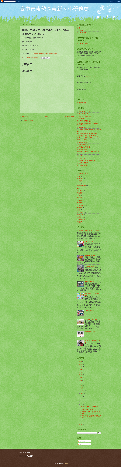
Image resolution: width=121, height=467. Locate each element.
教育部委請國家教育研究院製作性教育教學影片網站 (89, 124)
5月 (82, 399)
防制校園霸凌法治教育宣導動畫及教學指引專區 (89, 152)
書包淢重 (79, 200)
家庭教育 (79, 198)
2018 (80, 369)
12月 (82, 388)
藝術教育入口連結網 (82, 163)
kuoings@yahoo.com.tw (92, 76)
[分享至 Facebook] (47, 58)
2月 (82, 404)
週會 (78, 210)
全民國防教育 (81, 158)
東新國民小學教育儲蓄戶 (87, 409)
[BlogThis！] (44, 58)
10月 (82, 393)
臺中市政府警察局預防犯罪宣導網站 (87, 133)
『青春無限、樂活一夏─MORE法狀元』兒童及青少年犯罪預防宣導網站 (88, 136)
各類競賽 (79, 181)
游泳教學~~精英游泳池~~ (91, 266)
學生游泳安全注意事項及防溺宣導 (93, 294)
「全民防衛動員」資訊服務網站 (86, 160)
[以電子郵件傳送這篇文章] (42, 58)
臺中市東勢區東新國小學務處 (54, 8)
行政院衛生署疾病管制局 (84, 121)
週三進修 (79, 207)
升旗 (78, 176)
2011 (80, 424)
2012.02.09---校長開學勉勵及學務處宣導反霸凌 (90, 416)
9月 (82, 396)
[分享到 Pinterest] (49, 58)
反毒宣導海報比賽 (90, 255)
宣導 (78, 195)
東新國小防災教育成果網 (84, 116)
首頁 (46, 116)
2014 (80, 380)
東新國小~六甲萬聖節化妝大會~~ (92, 341)
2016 (80, 375)
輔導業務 (79, 217)
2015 (80, 377)
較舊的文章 (69, 116)
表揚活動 (79, 193)
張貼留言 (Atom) (28, 120)
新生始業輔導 (81, 212)
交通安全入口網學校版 (83, 147)
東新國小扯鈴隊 (81, 33)
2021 (80, 361)
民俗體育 (79, 178)
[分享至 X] (46, 58)
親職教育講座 (81, 219)
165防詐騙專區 (81, 118)
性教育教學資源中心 (82, 127)
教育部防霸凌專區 (82, 149)
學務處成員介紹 (89, 241)
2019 (80, 367)
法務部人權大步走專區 (83, 114)
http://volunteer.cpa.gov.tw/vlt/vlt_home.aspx (45, 53)
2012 (80, 386)
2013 (80, 383)
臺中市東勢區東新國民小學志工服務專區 (88, 231)
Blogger (67, 463)
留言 (80, 444)
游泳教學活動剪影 (90, 281)
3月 (82, 401)
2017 (80, 372)
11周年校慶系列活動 (82, 174)
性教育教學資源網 (82, 142)
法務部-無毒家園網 (82, 144)
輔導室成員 (80, 214)
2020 (80, 364)
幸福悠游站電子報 (82, 165)
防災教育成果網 (81, 186)
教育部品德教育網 (82, 140)
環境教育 (79, 222)
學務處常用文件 (81, 103)
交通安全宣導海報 (90, 331)
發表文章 (82, 441)
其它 (78, 188)
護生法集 (79, 155)
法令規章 (79, 190)
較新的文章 (24, 116)
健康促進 (79, 202)
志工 (78, 183)
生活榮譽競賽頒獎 (90, 310)
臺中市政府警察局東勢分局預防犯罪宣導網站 (89, 130)
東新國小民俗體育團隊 (83, 44)
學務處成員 (80, 30)
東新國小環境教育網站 (83, 111)
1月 (82, 421)
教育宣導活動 (81, 205)
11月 (82, 390)
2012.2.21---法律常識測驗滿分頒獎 (89, 406)
